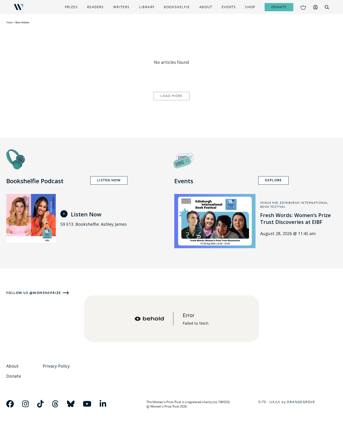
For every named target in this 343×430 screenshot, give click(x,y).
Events (229, 7)
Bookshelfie (177, 7)
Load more (171, 96)
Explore (273, 180)
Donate (279, 7)
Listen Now (109, 180)
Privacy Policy (56, 366)
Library (147, 7)
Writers (121, 7)
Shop (250, 7)
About (205, 7)
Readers (95, 7)
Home (9, 22)
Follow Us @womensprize (33, 293)
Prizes (71, 7)
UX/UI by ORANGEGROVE (292, 402)
